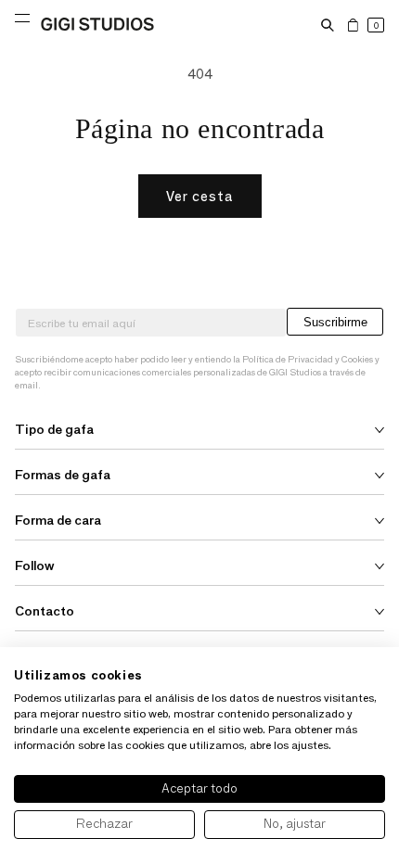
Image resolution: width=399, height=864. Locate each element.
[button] (327, 25)
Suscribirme (335, 322)
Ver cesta (200, 196)
